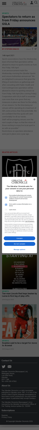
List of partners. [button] (29, 221)
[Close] (34, 179)
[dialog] (19, 215)
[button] (20, 209)
